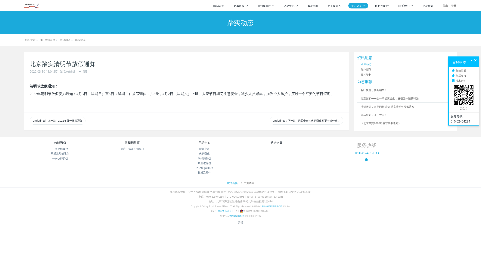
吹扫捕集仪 (132, 142)
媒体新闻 (366, 69)
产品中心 (204, 142)
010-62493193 (367, 152)
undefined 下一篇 (306, 120)
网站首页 (219, 6)
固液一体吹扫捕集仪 (132, 149)
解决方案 (277, 142)
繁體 (240, 222)
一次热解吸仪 (60, 158)
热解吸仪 (60, 142)
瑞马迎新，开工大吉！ (374, 115)
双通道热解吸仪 (60, 153)
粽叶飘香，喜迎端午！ (374, 90)
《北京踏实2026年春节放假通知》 (381, 123)
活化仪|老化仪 (204, 168)
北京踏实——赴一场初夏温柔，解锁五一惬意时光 (390, 98)
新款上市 (204, 149)
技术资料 (366, 74)
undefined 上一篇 (57, 120)
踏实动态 (80, 40)
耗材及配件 (204, 172)
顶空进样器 (204, 163)
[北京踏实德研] (31, 5)
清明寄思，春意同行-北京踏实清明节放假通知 (387, 106)
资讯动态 (65, 40)
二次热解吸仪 (60, 149)
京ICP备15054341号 (227, 211)
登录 (445, 5)
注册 (453, 5)
